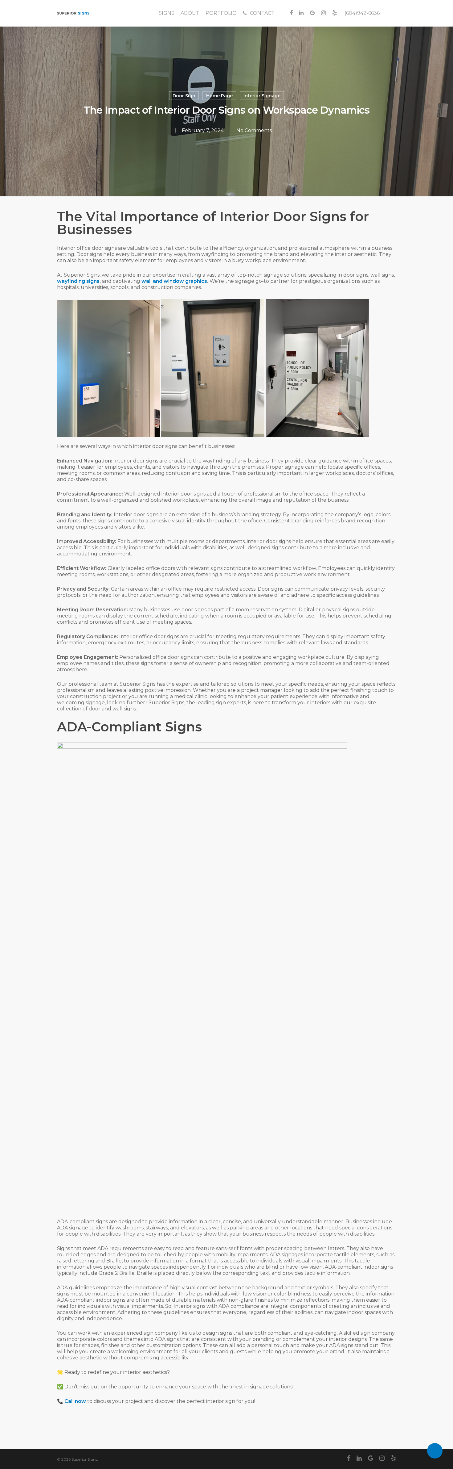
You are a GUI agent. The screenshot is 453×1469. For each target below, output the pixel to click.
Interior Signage (261, 95)
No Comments (254, 130)
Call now (75, 1401)
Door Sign (184, 95)
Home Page (219, 95)
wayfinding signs (78, 281)
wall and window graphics (174, 281)
